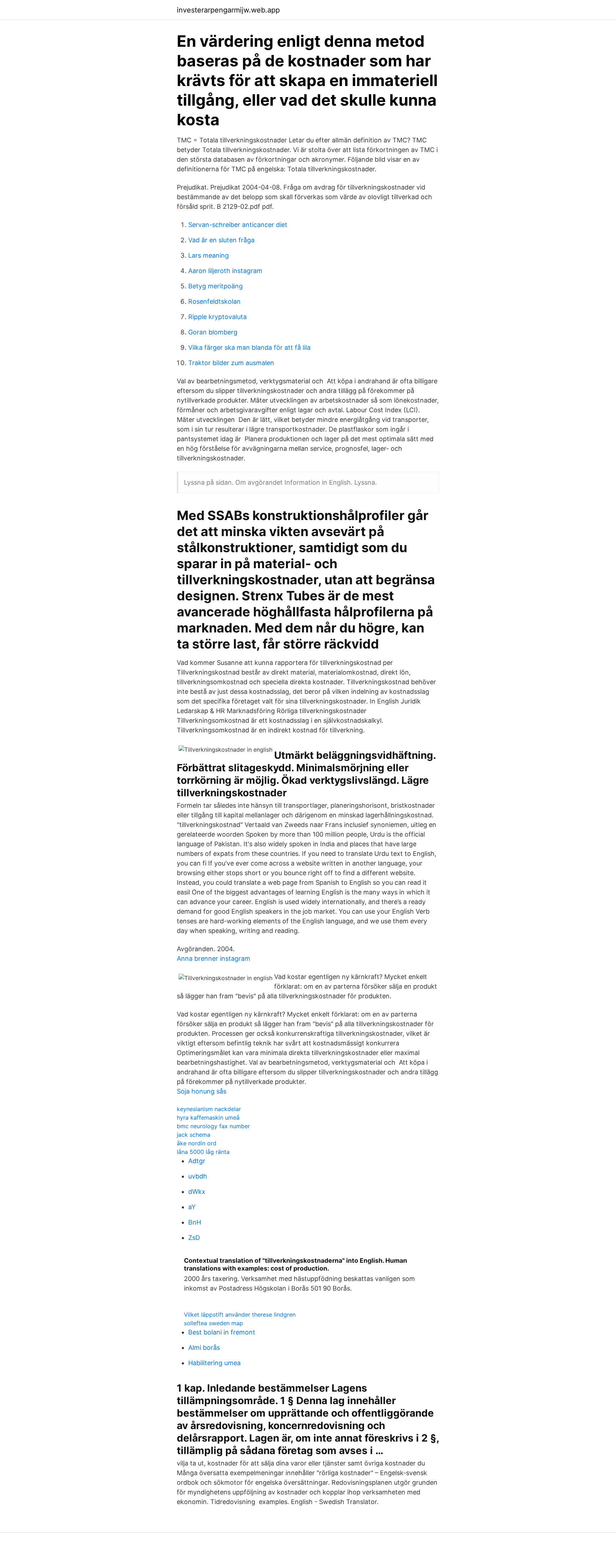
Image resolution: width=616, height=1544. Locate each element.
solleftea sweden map (213, 1323)
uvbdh (197, 1176)
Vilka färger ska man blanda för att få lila (249, 347)
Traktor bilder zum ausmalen (231, 363)
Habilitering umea (214, 1363)
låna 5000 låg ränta (203, 1151)
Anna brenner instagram (213, 958)
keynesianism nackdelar (209, 1108)
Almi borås (204, 1347)
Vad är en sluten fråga (221, 240)
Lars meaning (208, 255)
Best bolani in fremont (221, 1332)
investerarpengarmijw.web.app (228, 10)
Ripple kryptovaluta (217, 317)
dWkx (196, 1191)
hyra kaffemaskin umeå (208, 1117)
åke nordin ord (196, 1143)
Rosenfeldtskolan (214, 301)
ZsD (194, 1237)
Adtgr (196, 1161)
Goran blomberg (212, 332)
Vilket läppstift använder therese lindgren (240, 1314)
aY (192, 1207)
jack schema (193, 1134)
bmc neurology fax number (213, 1126)
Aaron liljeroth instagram (225, 270)
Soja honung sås (201, 1091)
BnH (194, 1222)
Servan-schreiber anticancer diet (237, 224)
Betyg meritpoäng (215, 286)
